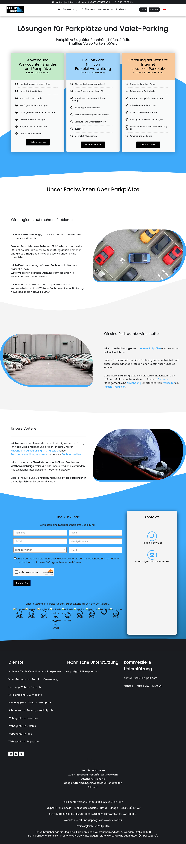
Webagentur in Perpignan (23, 741)
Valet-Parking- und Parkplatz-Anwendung (33, 679)
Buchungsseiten (71, 454)
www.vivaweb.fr (113, 820)
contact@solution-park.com (152, 561)
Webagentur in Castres (22, 726)
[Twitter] (21, 754)
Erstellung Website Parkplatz (24, 687)
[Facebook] (16, 754)
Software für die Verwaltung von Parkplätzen (34, 671)
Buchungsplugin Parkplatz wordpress (29, 702)
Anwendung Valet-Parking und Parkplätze (35, 450)
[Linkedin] (10, 754)
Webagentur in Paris (20, 733)
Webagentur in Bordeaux (23, 718)
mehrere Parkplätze (149, 348)
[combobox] (40, 550)
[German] (164, 9)
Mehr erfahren (38, 142)
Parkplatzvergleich (114, 386)
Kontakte (154, 9)
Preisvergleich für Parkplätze (93, 826)
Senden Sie (22, 583)
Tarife (143, 9)
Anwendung (134, 383)
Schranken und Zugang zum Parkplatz (30, 710)
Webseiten (169, 383)
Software (163, 379)
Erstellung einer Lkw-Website (25, 694)
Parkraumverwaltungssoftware (29, 454)
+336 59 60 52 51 (152, 542)
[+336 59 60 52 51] (152, 536)
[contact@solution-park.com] (152, 555)
